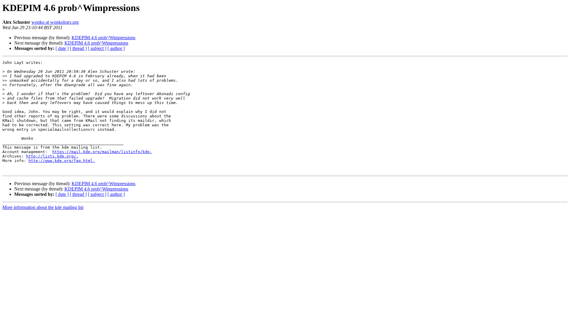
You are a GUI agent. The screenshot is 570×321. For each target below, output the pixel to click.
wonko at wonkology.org (55, 22)
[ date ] (62, 48)
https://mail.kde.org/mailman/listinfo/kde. (102, 152)
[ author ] (116, 48)
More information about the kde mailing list (42, 207)
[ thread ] (78, 48)
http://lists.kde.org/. (52, 156)
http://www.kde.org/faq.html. (61, 160)
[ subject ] (97, 48)
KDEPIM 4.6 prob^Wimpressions (103, 37)
